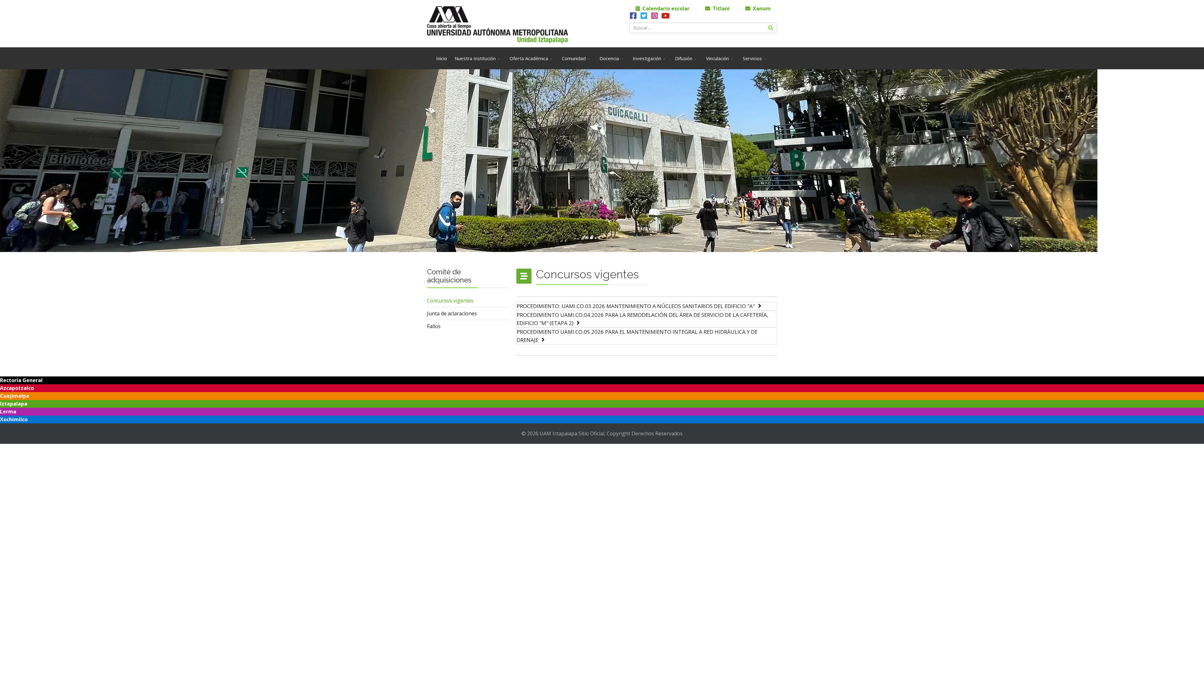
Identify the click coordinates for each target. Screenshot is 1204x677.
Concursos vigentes (450, 300)
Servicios (752, 58)
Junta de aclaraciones (452, 313)
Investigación (647, 58)
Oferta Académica (529, 58)
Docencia (609, 58)
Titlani (720, 8)
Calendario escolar (665, 8)
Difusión (683, 58)
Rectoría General (21, 380)
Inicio (441, 58)
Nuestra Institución (475, 58)
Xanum (761, 8)
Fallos (434, 326)
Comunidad (574, 58)
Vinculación (717, 58)
